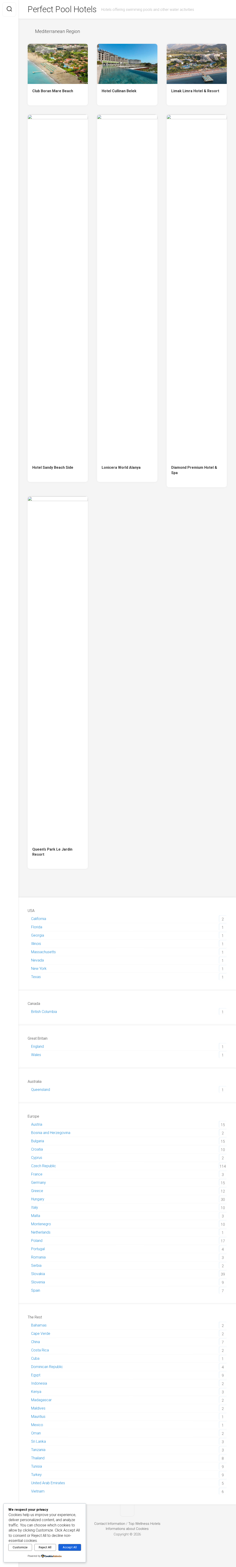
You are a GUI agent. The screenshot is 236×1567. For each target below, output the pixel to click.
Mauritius (38, 1416)
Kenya (36, 1391)
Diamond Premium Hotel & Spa (194, 470)
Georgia (37, 935)
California (38, 919)
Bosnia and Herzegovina (50, 1133)
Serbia (36, 1265)
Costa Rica (40, 1350)
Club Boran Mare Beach (52, 91)
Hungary (37, 1199)
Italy (34, 1207)
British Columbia (44, 1011)
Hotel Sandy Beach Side (52, 467)
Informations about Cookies (127, 1529)
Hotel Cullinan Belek (119, 91)
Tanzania (38, 1450)
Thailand (37, 1458)
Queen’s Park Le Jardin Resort (52, 852)
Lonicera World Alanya (121, 467)
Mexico (37, 1425)
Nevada (37, 960)
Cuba (35, 1358)
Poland (36, 1240)
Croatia (37, 1149)
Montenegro (41, 1224)
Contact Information (109, 1524)
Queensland (40, 1089)
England (37, 1046)
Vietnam (37, 1491)
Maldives (38, 1408)
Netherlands (40, 1232)
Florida (36, 927)
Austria (36, 1124)
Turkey (36, 1474)
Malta (35, 1216)
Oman (36, 1433)
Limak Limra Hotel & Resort (195, 91)
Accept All (70, 1547)
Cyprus (36, 1157)
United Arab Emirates (48, 1483)
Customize (20, 1547)
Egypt (35, 1375)
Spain (35, 1290)
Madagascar (41, 1400)
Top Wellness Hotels (144, 1524)
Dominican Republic (47, 1367)
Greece (37, 1191)
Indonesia (39, 1383)
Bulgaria (37, 1141)
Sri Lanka (38, 1441)
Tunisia (36, 1466)
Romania (38, 1257)
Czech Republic (43, 1166)
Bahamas (39, 1325)
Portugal (38, 1249)
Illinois (36, 943)
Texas (36, 977)
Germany (38, 1182)
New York (39, 968)
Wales (36, 1055)
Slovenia (38, 1282)
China (35, 1342)
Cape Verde (40, 1333)
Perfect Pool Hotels (62, 9)
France (36, 1174)
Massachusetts (43, 952)
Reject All (45, 1547)
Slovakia (38, 1274)
